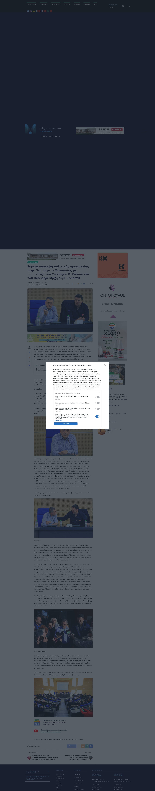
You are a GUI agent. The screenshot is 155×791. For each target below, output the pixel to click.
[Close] (105, 365)
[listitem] (77, 393)
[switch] (97, 397)
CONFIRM (66, 423)
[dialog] (77, 395)
